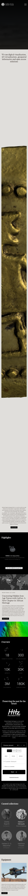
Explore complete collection (14, 568)
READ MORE (14, 527)
